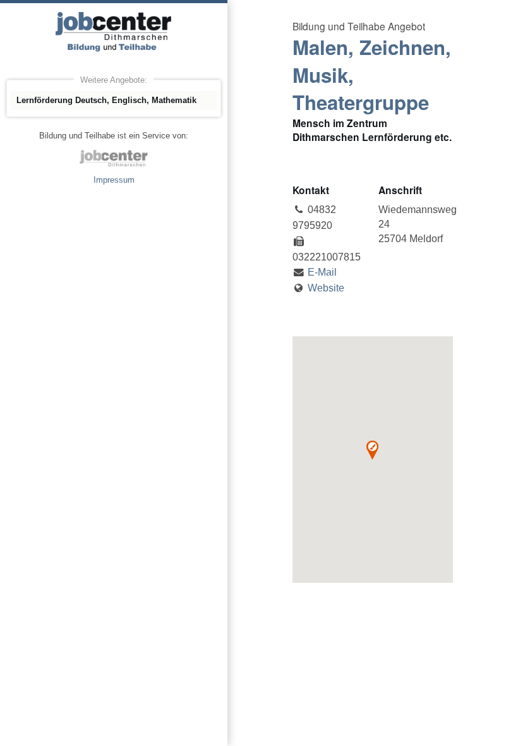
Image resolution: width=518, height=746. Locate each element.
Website (326, 288)
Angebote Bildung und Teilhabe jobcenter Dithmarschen (113, 31)
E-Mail (322, 272)
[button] (372, 450)
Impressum (114, 180)
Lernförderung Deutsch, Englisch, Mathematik (106, 100)
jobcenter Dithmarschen (113, 158)
